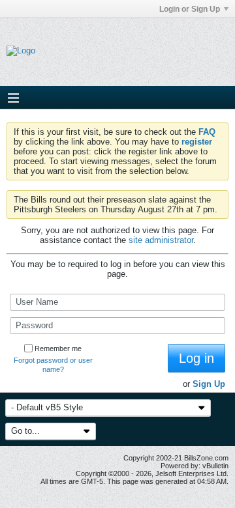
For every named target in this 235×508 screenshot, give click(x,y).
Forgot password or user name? (53, 364)
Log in (196, 358)
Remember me (58, 348)
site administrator (161, 240)
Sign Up (209, 384)
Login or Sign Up (189, 9)
